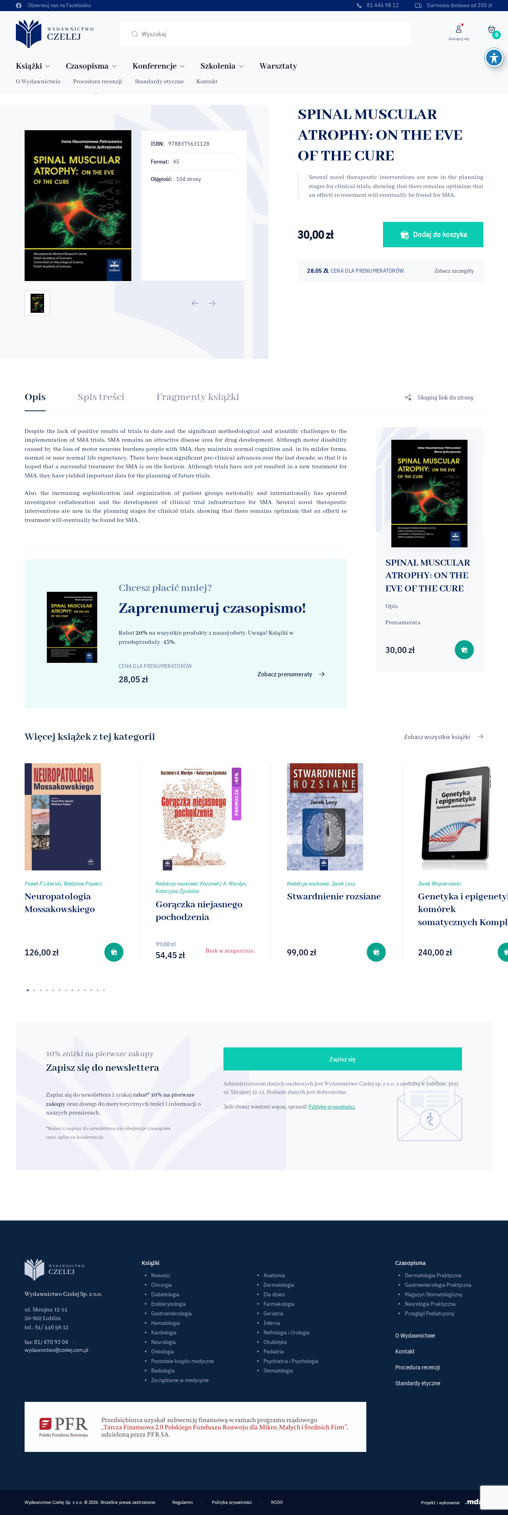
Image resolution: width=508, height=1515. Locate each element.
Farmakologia (279, 1303)
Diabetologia (165, 1294)
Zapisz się (342, 1059)
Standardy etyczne (159, 81)
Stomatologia (278, 1370)
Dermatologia (279, 1284)
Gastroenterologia (171, 1313)
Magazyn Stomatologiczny (433, 1294)
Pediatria (274, 1351)
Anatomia (274, 1275)
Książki (29, 66)
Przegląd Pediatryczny (429, 1313)
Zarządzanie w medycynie (180, 1380)
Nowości (160, 1275)
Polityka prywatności (232, 1502)
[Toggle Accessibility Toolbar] (494, 57)
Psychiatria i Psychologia (291, 1361)
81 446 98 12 (383, 5)
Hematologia (165, 1322)
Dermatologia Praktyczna (433, 1275)
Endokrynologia (168, 1303)
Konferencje (155, 66)
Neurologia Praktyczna (430, 1303)
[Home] (55, 33)
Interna (272, 1322)
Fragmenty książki (197, 397)
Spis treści (101, 397)
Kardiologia (164, 1332)
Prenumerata (403, 622)
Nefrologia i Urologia (287, 1332)
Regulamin (182, 1502)
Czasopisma (87, 66)
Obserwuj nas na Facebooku (59, 5)
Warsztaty (278, 66)
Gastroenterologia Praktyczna (438, 1284)
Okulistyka (275, 1342)
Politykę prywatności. (332, 1106)
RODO (277, 1502)
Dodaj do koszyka (440, 234)
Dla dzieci (274, 1294)
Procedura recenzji (97, 81)
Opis (35, 397)
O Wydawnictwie (38, 81)
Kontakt (206, 81)
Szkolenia (218, 66)
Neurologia (163, 1342)
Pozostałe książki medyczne (182, 1361)
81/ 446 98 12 (51, 1327)
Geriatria (273, 1313)
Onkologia (162, 1351)
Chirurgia (161, 1284)
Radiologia (163, 1370)
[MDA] (474, 1501)
